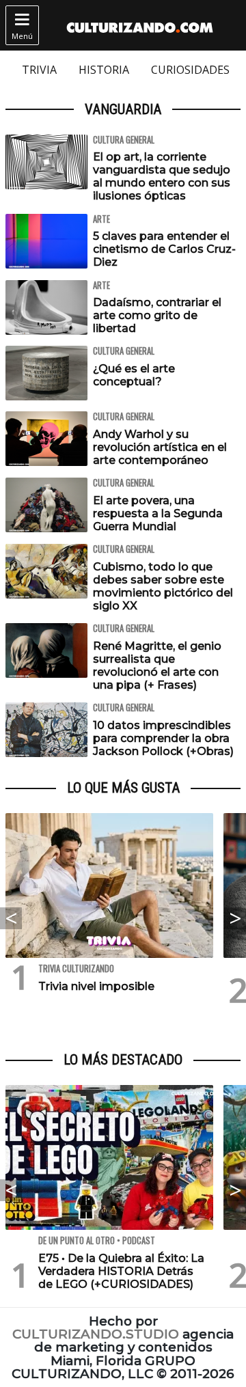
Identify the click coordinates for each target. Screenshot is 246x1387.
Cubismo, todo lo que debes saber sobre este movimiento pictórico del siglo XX (163, 586)
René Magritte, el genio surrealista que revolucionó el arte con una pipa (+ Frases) (157, 666)
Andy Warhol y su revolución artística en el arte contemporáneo (160, 447)
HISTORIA (104, 69)
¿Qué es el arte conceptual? (134, 375)
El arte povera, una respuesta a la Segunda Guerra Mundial (158, 513)
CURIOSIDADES (190, 69)
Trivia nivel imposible (96, 986)
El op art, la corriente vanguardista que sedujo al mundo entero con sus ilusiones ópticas (161, 176)
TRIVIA (39, 69)
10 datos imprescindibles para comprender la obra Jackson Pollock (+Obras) (163, 738)
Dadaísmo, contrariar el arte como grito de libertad (157, 315)
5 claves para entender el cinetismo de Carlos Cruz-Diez (164, 249)
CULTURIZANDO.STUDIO (95, 1334)
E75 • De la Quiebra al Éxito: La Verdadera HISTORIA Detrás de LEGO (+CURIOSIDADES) (121, 1271)
